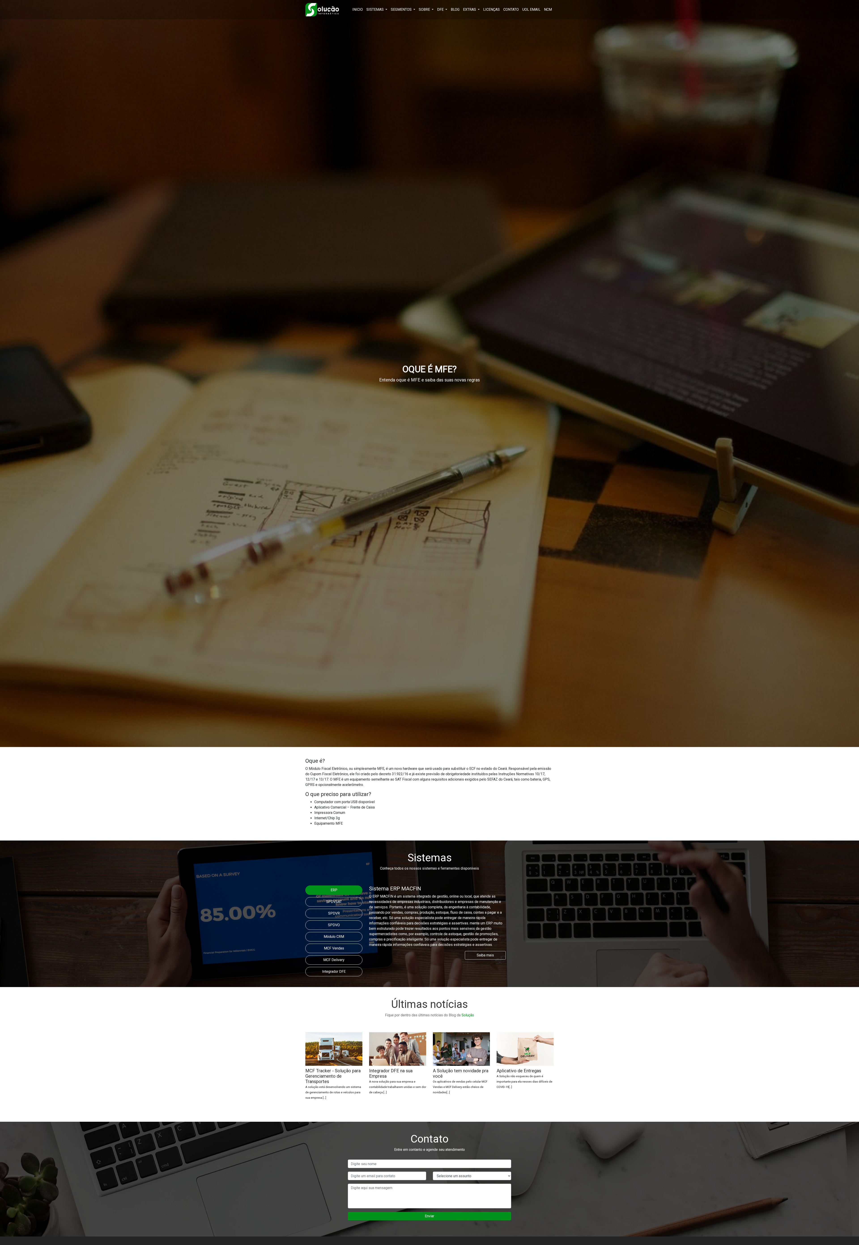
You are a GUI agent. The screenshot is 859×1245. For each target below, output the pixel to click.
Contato (511, 9)
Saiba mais (485, 955)
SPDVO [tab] (334, 925)
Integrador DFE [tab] (334, 971)
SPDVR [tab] (334, 913)
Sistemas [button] (375, 9)
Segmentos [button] (401, 9)
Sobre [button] (425, 9)
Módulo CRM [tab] (334, 936)
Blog (455, 9)
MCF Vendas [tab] (334, 948)
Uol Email (531, 9)
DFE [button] (440, 9)
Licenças (491, 9)
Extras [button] (470, 9)
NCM (548, 9)
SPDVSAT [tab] (334, 902)
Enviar (429, 1216)
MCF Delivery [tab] (333, 960)
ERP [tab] (334, 890)
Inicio (357, 9)
